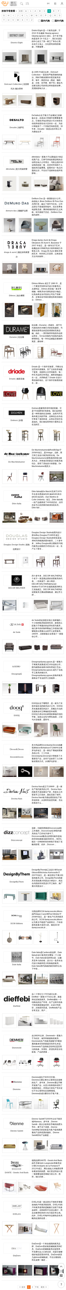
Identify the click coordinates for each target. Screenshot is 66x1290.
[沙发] (25, 517)
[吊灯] (25, 1270)
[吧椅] (56, 435)
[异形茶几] (41, 225)
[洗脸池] (9, 771)
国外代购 (59, 20)
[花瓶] (9, 688)
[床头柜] (56, 100)
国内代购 (45, 20)
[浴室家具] (25, 605)
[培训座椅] (9, 1104)
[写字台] (9, 1187)
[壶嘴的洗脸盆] (25, 771)
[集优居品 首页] (9, 3)
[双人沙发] (25, 730)
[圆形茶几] (25, 183)
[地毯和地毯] (41, 1187)
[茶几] (56, 476)
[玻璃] (25, 1187)
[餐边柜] (9, 813)
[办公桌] (9, 854)
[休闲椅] (56, 225)
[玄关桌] (41, 688)
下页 (37, 1287)
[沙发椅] (56, 517)
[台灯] (41, 937)
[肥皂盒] (56, 605)
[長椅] (9, 896)
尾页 (44, 1287)
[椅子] (41, 476)
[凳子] (41, 1104)
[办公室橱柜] (56, 1020)
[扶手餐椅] (41, 310)
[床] (41, 979)
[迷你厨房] (56, 854)
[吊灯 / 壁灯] (25, 937)
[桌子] (56, 1228)
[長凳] (25, 1062)
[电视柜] (25, 813)
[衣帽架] (25, 1228)
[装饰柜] (56, 393)
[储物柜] (41, 57)
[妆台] (56, 310)
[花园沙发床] (41, 1228)
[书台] (9, 100)
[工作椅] (56, 1104)
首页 (22, 1287)
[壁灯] (9, 605)
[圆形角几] (9, 225)
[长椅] (25, 310)
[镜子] (9, 937)
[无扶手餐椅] (56, 142)
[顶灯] (56, 937)
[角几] (9, 183)
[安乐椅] (56, 688)
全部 (21, 11)
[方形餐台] (56, 57)
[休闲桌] (9, 561)
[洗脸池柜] (56, 771)
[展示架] (41, 352)
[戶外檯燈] (25, 688)
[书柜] (25, 979)
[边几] (56, 183)
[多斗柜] (9, 57)
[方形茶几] (41, 183)
